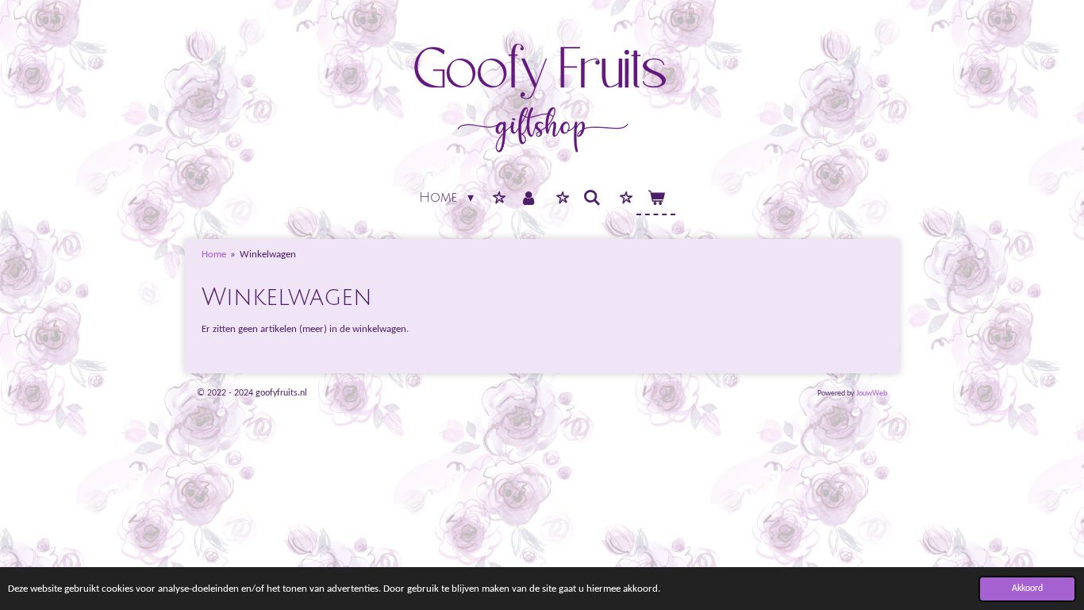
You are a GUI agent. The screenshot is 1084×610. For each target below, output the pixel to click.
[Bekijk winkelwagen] (655, 199)
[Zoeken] (592, 199)
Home (214, 254)
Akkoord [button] (1027, 588)
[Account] (528, 199)
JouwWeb (871, 393)
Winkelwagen (268, 254)
